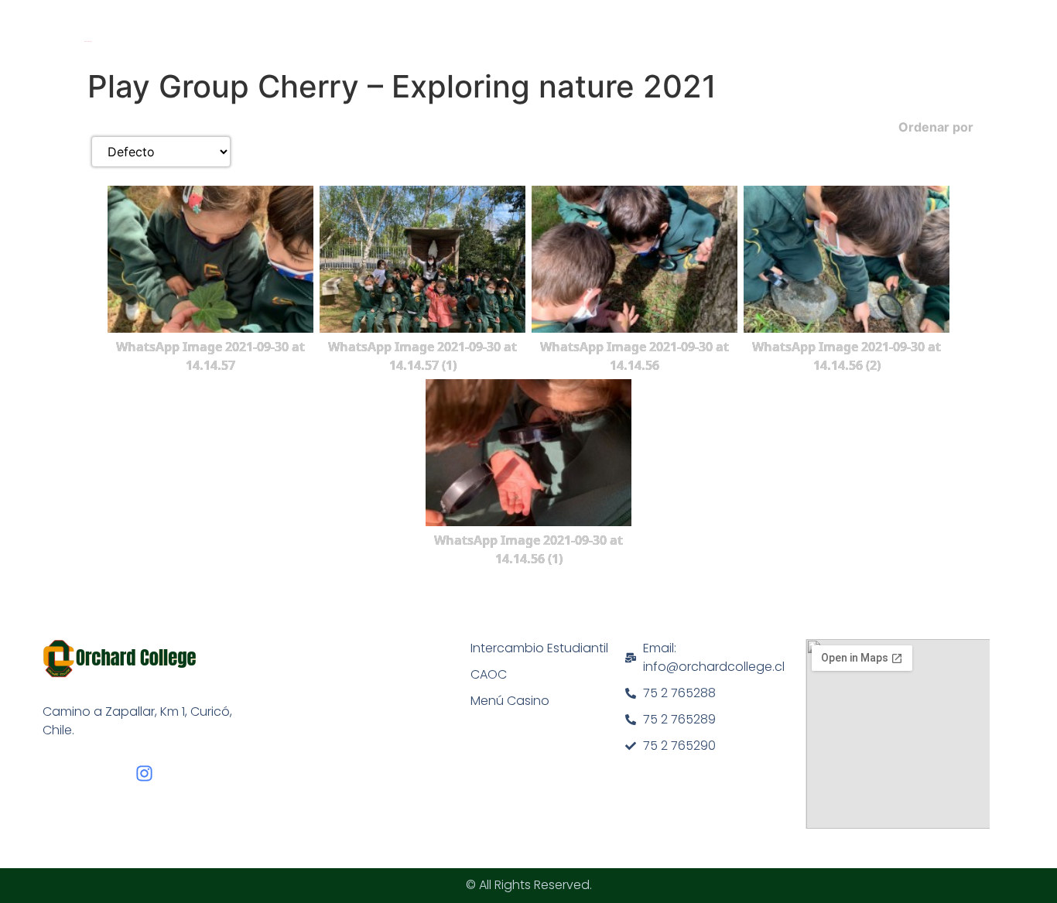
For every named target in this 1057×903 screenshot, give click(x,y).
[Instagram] (144, 773)
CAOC (488, 674)
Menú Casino (509, 701)
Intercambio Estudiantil (539, 648)
